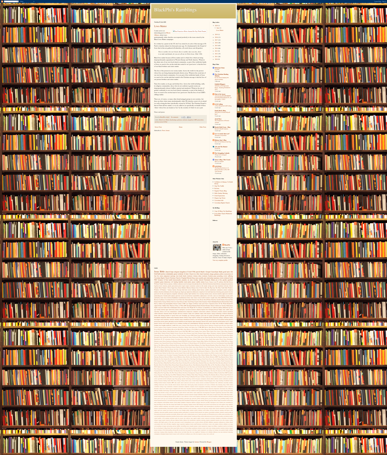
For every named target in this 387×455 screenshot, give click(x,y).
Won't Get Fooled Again (175, 376)
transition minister (225, 428)
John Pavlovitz (190, 349)
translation (220, 286)
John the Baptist (205, 349)
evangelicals (201, 292)
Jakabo (190, 347)
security (228, 296)
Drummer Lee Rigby (228, 337)
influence (194, 402)
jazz (224, 402)
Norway (211, 359)
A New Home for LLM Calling (223, 106)
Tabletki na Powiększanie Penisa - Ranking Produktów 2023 (222, 87)
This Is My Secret (220, 94)
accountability (206, 307)
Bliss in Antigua (219, 161)
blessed (206, 380)
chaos (231, 309)
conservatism (213, 386)
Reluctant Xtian (220, 68)
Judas (229, 349)
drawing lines (227, 390)
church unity (184, 384)
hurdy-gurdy (198, 400)
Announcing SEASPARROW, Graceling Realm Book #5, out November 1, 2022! (223, 97)
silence (169, 424)
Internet (170, 347)
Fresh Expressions (219, 196)
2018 (216, 37)
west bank (184, 432)
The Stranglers (227, 370)
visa (207, 430)
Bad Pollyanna (229, 298)
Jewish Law (226, 347)
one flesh (197, 319)
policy (185, 414)
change (212, 274)
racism (161, 122)
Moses (204, 357)
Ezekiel (180, 341)
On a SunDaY (168, 361)
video (191, 298)
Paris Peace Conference (215, 361)
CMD (186, 331)
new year (179, 410)
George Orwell (173, 343)
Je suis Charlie (207, 347)
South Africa (167, 307)
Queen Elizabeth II (200, 363)
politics (222, 274)
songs (231, 424)
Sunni (198, 369)
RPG (185, 305)
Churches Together (164, 335)
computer (192, 386)
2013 (216, 51)
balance (170, 290)
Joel (175, 349)
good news (226, 272)
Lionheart (206, 353)
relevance (172, 420)
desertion (161, 292)
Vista (172, 375)
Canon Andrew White (204, 331)
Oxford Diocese (185, 361)
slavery (160, 323)
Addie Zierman (190, 325)
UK (194, 307)
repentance (217, 278)
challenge (156, 384)
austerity (221, 378)
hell (171, 400)
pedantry (217, 412)
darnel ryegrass (169, 388)
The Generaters (164, 370)
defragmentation (200, 388)
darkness (156, 292)
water (217, 323)
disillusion (193, 390)
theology (201, 323)
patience (207, 412)
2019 (216, 34)
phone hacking (225, 319)
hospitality (163, 317)
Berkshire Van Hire (162, 329)
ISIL (155, 347)
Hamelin (219, 302)
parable (201, 278)
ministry (156, 408)
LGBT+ (220, 351)
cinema (195, 384)
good (210, 398)
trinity (188, 298)
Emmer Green (205, 339)
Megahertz (226, 355)
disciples (175, 313)
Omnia (163, 361)
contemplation (220, 386)
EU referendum (167, 339)
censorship (225, 382)
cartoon (197, 382)
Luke (200, 303)
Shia (191, 367)
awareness (160, 380)
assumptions (203, 378)
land (176, 404)
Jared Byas (218, 119)
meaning (202, 294)
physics (231, 319)
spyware (174, 426)
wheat (188, 432)
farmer (218, 394)
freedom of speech (170, 315)
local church (206, 404)
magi (227, 404)
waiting (210, 430)
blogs (193, 278)
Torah (165, 284)
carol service (192, 382)
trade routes (209, 428)
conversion (214, 311)
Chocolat (181, 333)
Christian (194, 300)
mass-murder (172, 406)
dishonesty (167, 292)
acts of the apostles (221, 280)
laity (170, 404)
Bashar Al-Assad (223, 327)
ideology (207, 400)
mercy (210, 294)
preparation (168, 416)
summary (196, 426)
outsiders (230, 294)
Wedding (206, 375)
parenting (176, 412)
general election (228, 292)
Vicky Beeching (166, 375)
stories (222, 278)
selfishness (211, 422)
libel (198, 404)
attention (193, 309)
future (155, 398)
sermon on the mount (201, 286)
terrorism (169, 298)
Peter (168, 305)
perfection (159, 414)
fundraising (226, 396)
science (203, 282)
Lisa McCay (212, 353)
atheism (208, 378)
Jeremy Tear (214, 347)
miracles (172, 319)
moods (189, 408)
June (218, 28)
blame (197, 380)
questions (178, 296)
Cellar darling (224, 331)
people (226, 412)
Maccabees (195, 355)
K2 (232, 349)
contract (226, 386)
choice (166, 384)
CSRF (189, 331)
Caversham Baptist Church (222, 203)
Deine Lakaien (163, 337)
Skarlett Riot (206, 367)
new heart (169, 410)
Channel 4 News (166, 288)
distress (207, 390)
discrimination (179, 390)
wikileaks (210, 432)
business (164, 382)
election (184, 392)
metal (162, 319)
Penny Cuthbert (162, 305)
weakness (221, 323)
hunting (192, 400)
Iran (182, 347)
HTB (232, 343)
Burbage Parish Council (176, 331)
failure (156, 315)
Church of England (181, 278)
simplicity (174, 424)
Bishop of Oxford (191, 329)
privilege (198, 416)
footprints (198, 396)
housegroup (174, 400)
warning (216, 430)
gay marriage (191, 315)
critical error (162, 388)
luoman (197, 442)
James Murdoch (199, 347)
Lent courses (175, 353)
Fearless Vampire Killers (198, 341)
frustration (210, 284)
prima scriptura (183, 416)
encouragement (206, 392)
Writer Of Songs (185, 376)
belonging (211, 309)
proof (211, 416)
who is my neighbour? (195, 432)
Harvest (168, 345)
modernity (185, 408)
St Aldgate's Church (227, 367)
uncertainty (206, 323)
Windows (230, 288)
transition (218, 428)
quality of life (161, 418)
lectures (194, 404)
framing (163, 315)
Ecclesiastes (183, 339)
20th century (179, 325)
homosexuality (177, 280)
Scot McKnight (180, 367)
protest (166, 321)
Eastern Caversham (175, 339)
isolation (221, 402)
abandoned (219, 376)
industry (172, 402)
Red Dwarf (215, 363)
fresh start (178, 315)
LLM (228, 351)
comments (175, 386)
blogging (210, 380)
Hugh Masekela (206, 345)
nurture (196, 410)
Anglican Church (162, 327)
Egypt (172, 288)
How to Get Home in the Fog (223, 142)
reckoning (212, 418)
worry (216, 298)
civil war (166, 311)
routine (231, 420)
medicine (187, 406)
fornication (203, 396)
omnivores (216, 410)
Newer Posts (158, 127)
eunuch (159, 394)
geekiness (198, 315)
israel (185, 282)
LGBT (195, 120)
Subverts (178, 369)
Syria (185, 307)
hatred (215, 284)
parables (166, 412)
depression (211, 388)
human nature (170, 317)
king (155, 404)
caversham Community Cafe (210, 382)
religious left (186, 420)
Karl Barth (170, 351)
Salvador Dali (164, 367)
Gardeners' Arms (158, 343)
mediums (192, 406)
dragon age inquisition (186, 292)
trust (177, 276)
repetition (198, 420)
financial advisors (173, 396)
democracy (167, 282)
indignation (160, 402)
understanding (168, 430)
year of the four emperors (196, 434)
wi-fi (207, 432)
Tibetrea (180, 372)
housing (179, 400)
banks (169, 380)
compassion (189, 311)
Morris (200, 357)
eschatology (218, 313)
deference (160, 313)
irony (217, 402)
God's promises (207, 343)
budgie (220, 309)
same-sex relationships (219, 296)
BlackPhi (227, 245)
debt (182, 388)
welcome (226, 286)
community (169, 274)
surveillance (214, 426)
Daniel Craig (197, 335)
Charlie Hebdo (157, 333)
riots (221, 420)
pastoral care (201, 412)
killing (198, 317)
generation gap (187, 398)
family (185, 276)
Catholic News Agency (215, 331)
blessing (179, 290)
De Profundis (223, 335)
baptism (203, 309)
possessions (157, 321)
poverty (157, 122)
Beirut (229, 327)
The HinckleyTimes (178, 370)
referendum (224, 418)
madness (223, 404)
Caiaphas (197, 331)
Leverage (197, 353)
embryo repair (193, 392)
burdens (160, 382)
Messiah (189, 278)
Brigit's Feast (226, 329)
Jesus (156, 271)
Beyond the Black (176, 329)
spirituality (157, 298)
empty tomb (203, 313)
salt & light (161, 422)
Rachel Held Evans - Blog (222, 127)
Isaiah (231, 278)
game (222, 292)
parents (169, 286)
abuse (199, 276)
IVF (158, 347)
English (211, 339)
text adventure (229, 426)
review (225, 276)
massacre (177, 406)
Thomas (176, 372)
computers (195, 311)
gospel (211, 315)
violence (195, 276)
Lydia (188, 355)
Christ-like (182, 300)
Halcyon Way (157, 345)
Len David (169, 353)
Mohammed (196, 357)
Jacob (184, 347)
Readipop (189, 305)
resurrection (227, 274)
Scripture (160, 280)
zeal (213, 434)
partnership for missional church (190, 412)
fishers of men (180, 396)
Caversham (214, 272)
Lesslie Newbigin (190, 353)
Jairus (187, 347)
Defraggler (156, 337)
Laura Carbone (162, 353)
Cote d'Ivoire (200, 300)
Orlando (229, 303)
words (177, 434)
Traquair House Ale (200, 372)
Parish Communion (225, 361)
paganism (208, 319)
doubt (213, 390)
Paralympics (203, 361)
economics (185, 313)
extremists (186, 394)
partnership (157, 296)
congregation (201, 386)
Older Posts (203, 127)
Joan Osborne (170, 349)
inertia (175, 402)
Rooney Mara (192, 365)
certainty (231, 382)
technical (226, 278)
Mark (220, 272)
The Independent (187, 370)
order (231, 410)
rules (211, 296)
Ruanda (203, 365)
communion (220, 290)
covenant (219, 311)
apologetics (182, 309)
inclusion (185, 120)
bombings (221, 380)
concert (196, 386)
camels (178, 382)
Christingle (156, 335)
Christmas (172, 278)
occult (204, 410)
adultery (220, 307)
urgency (189, 430)
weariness (207, 298)
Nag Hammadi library (224, 357)
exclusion (204, 276)
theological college (162, 428)
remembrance (193, 420)
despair (190, 284)
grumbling (222, 398)
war (213, 430)
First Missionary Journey (215, 341)
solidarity (225, 424)
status (161, 298)
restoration (192, 286)
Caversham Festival (170, 300)
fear (155, 276)
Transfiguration (191, 372)
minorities (166, 319)
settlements (221, 422)
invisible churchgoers (211, 402)
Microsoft (166, 357)
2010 (216, 59)
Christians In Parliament (227, 333)
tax (174, 323)
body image (216, 380)
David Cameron (216, 335)
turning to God (161, 430)
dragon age (177, 292)
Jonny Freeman (220, 349)
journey (186, 294)
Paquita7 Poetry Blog (220, 191)
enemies (209, 313)
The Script (213, 370)
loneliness (194, 294)
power (180, 286)
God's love (173, 302)
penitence (222, 412)
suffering (230, 276)
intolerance (181, 294)
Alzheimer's (211, 325)
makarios (231, 404)
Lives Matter (160, 26)
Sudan (182, 369)
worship (195, 280)
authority (198, 309)
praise (223, 414)
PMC (155, 280)
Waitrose (184, 375)
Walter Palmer (195, 375)
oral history (227, 410)
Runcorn (220, 365)
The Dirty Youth (220, 288)
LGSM (224, 351)
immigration (224, 284)
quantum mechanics (170, 418)
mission (215, 294)
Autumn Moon (158, 288)
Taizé (222, 369)
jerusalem (230, 284)
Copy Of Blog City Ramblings (223, 211)
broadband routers (228, 380)
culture (156, 313)
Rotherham (198, 365)
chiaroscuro (161, 384)
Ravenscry (207, 363)
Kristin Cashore (177, 303)
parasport (171, 412)
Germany (179, 343)
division (180, 313)
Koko (217, 351)
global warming (200, 398)
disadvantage (173, 120)
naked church (216, 408)
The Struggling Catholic (222, 153)
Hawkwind (172, 345)
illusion (215, 400)
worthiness (187, 434)
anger (166, 309)
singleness (187, 424)
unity (191, 280)
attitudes (216, 378)
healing (176, 282)
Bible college (184, 329)
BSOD (223, 298)
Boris (210, 329)
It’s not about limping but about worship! (222, 78)
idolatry (186, 317)
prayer (194, 282)
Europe (156, 302)
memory (206, 294)
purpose (173, 296)
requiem (208, 420)
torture (204, 428)
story (216, 286)
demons (206, 388)
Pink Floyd (169, 363)
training (213, 428)
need (159, 410)
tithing (189, 428)
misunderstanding (162, 408)
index (155, 402)
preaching (220, 276)
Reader (211, 363)
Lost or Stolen (229, 353)
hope (172, 272)
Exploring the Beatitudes (172, 341)
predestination (162, 416)
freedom (210, 276)
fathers (222, 394)
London (217, 353)
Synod (205, 369)
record (185, 321)
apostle (183, 378)
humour (181, 317)
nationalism (222, 408)
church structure (176, 384)
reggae (160, 420)
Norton (207, 359)
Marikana (207, 355)
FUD (186, 341)
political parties (191, 414)
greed (218, 398)
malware (156, 406)
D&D (192, 335)
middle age (223, 406)
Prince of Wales (179, 305)
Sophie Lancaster (158, 307)
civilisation (212, 384)
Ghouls (191, 343)
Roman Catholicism (216, 305)
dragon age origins (219, 390)
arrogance (198, 378)
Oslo (180, 361)
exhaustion (230, 313)
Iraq (164, 303)
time (181, 428)
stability (178, 426)
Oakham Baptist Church (222, 359)
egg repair (179, 392)
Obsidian (231, 359)
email (188, 392)
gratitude (222, 315)
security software (199, 422)
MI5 (191, 355)
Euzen (164, 341)
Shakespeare (229, 305)
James (194, 347)
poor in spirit (198, 414)
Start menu (181, 307)
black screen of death (190, 380)
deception (189, 388)
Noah (203, 359)
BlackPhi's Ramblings (175, 9)
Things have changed (220, 155)
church (167, 272)
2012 (216, 54)
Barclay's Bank (207, 327)
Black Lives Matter (164, 120)
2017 (216, 40)
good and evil (205, 315)
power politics (218, 414)
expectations (175, 394)
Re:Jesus (216, 188)
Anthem (186, 327)
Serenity (224, 305)
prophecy (221, 416)
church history (200, 290)
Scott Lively (187, 367)
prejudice (184, 280)
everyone (164, 394)
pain (163, 412)
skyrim (192, 424)
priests (178, 416)
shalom (227, 422)
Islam (179, 288)
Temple (161, 284)
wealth (203, 298)
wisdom (156, 325)
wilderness (215, 432)
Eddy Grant (189, 339)
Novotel (215, 359)
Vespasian (160, 375)
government (216, 315)
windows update (228, 323)
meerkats (197, 406)
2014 (216, 48)
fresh (211, 396)
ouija (160, 412)
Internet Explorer (176, 347)
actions (155, 378)
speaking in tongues (162, 426)
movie (160, 286)
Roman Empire (175, 365)
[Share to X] (186, 117)
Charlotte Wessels (166, 333)
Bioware (156, 300)
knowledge (159, 404)
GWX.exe (227, 341)
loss (198, 294)
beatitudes (206, 274)
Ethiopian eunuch (158, 341)
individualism (166, 402)
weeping (162, 432)
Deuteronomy (175, 337)
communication (182, 311)
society (210, 424)
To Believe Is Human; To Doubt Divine (223, 183)
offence (208, 410)
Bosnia (213, 329)
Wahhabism (179, 375)
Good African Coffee (182, 302)
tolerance (200, 428)
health (170, 280)
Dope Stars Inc (214, 337)
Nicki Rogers (199, 359)
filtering (166, 396)
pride (169, 296)
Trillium (216, 372)
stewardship (183, 426)
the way (156, 428)
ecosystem (171, 392)
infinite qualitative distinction (184, 402)
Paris (208, 361)
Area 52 (197, 327)
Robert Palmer (168, 365)
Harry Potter (229, 302)
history (219, 284)
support (210, 426)
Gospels (196, 302)
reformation (230, 418)
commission (181, 386)
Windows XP (157, 376)
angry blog (174, 378)
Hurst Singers (222, 345)
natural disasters (229, 408)
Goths (200, 302)
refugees (156, 420)
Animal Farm (181, 327)
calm (175, 382)
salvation (215, 321)
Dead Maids (230, 335)
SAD (232, 365)
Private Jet (190, 363)
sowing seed (211, 286)
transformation (182, 298)
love (195, 274)
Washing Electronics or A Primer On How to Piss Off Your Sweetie (222, 169)
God (155, 274)
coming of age (163, 386)
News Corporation (210, 303)
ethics (228, 392)
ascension (188, 309)
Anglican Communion (172, 327)
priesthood (174, 416)
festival (162, 396)
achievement (230, 376)
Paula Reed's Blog (220, 111)
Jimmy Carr (163, 349)
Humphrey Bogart (214, 345)
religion (176, 272)
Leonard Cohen (182, 353)
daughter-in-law (177, 388)
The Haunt (170, 370)
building (156, 382)
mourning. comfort (196, 408)
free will (208, 396)
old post (212, 410)
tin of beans (185, 428)
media (231, 317)
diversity (172, 292)
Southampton (174, 307)
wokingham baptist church (166, 434)
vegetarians (203, 430)
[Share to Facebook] (188, 117)
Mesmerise (161, 357)
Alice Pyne (196, 325)
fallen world (206, 394)
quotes (181, 418)
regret (183, 286)
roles (223, 420)
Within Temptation (165, 376)
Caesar (192, 331)
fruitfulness (215, 396)
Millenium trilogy (181, 357)
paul (205, 278)
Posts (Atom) (166, 130)
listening (201, 404)
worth (174, 325)
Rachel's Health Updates (221, 129)
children (175, 284)
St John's (205, 288)
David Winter (207, 300)
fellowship (226, 394)
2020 (216, 25)
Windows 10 (157, 290)
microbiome (217, 406)
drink (231, 390)
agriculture (160, 378)
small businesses (198, 424)
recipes (202, 418)
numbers (192, 410)
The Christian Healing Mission (221, 75)
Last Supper (189, 303)
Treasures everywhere (220, 135)
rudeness (156, 422)
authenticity (225, 378)
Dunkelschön (157, 339)
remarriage (198, 321)
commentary (170, 386)
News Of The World (220, 303)
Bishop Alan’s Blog (220, 140)
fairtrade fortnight (193, 394)
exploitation (181, 394)
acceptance (170, 284)
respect (187, 286)
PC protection (192, 361)
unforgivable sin (176, 430)
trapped (231, 428)
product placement (205, 416)
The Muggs (200, 370)
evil (172, 282)
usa (211, 323)
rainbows (188, 418)
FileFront (206, 341)
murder (210, 408)
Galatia (231, 341)
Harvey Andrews (158, 303)
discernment (172, 390)
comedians (156, 386)
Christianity (207, 280)
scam (175, 422)
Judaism (226, 349)
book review (188, 290)
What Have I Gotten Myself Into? (222, 113)
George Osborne (166, 302)
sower (155, 426)
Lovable (217, 69)
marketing (165, 406)
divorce (201, 284)
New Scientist (164, 359)
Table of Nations (216, 369)
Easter (207, 282)
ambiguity (169, 378)
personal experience (166, 414)
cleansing (220, 384)
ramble (198, 282)
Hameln (224, 302)
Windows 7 (164, 290)
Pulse (194, 363)
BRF (203, 327)
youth (210, 434)
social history (205, 424)
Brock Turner (159, 331)
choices (162, 311)
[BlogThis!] (184, 117)
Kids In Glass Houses (193, 351)
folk (159, 315)
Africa (219, 298)
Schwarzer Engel (172, 367)
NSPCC (216, 357)
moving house (204, 408)
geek (174, 398)
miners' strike (229, 406)
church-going (190, 384)
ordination (156, 412)
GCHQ (222, 341)
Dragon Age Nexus (219, 198)
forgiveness (213, 292)
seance (178, 422)
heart (163, 400)
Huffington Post (198, 345)
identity (202, 400)
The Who (172, 372)
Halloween (163, 345)
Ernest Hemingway (228, 339)
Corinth (178, 335)
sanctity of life (167, 422)
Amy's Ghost (227, 325)
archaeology (188, 378)
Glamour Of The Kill (198, 343)
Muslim (207, 357)
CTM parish (196, 272)
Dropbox (220, 337)
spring (170, 426)
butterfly (169, 382)
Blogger (207, 329)
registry (164, 420)
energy (213, 313)
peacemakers (212, 412)
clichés (227, 384)
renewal (203, 321)
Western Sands (223, 375)
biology (179, 380)
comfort (207, 290)
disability (161, 390)
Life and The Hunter (221, 147)
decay (185, 388)
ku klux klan (165, 404)
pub (170, 321)
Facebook (217, 148)
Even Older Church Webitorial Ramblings (223, 214)
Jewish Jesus (220, 347)
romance (227, 420)
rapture (199, 418)
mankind (161, 406)
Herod (186, 345)
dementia (166, 313)
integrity (198, 402)
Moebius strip (189, 357)
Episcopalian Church (218, 339)
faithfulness (200, 394)
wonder (164, 325)
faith (159, 274)
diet (227, 388)
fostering (218, 292)
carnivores (186, 382)
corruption (230, 290)
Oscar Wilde (175, 361)
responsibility (196, 296)
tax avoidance (179, 323)
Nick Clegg (193, 359)
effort (175, 392)
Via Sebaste (199, 307)
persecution (200, 120)
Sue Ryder (186, 369)
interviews (203, 402)
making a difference (224, 317)
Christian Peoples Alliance (204, 333)
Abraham (184, 325)
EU (161, 339)
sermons (180, 274)
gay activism (169, 398)
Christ (185, 333)
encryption (212, 392)
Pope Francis (179, 363)
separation (216, 422)
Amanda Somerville (219, 325)
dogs (210, 390)
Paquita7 (198, 361)
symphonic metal (222, 426)
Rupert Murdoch (226, 365)
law (202, 317)
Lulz (185, 355)
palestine (213, 319)
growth (227, 315)
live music (160, 276)
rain (185, 418)
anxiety (177, 309)
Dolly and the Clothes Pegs (204, 337)
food (206, 284)
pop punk (204, 414)
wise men (220, 432)
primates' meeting (192, 416)
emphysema (199, 392)
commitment (212, 290)
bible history (174, 380)
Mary (211, 355)
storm (187, 426)
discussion (185, 390)
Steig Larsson (160, 369)
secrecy (193, 422)
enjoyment (224, 392)
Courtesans (188, 335)
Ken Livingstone (183, 351)
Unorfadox (230, 372)
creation (225, 311)
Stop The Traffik (219, 186)
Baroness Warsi (215, 327)
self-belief (205, 422)
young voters (206, 434)
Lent (215, 282)
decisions (194, 388)
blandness (201, 380)
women (174, 434)
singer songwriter (181, 424)
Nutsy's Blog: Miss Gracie (222, 160)
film (204, 284)
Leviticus (201, 353)
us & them (194, 430)
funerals (231, 396)
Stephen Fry (167, 369)
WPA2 (174, 375)
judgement (167, 276)
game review (160, 398)
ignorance (211, 400)
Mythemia (212, 357)
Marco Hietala (201, 355)
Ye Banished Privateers (195, 376)
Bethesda (169, 329)
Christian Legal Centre (192, 333)
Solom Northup (212, 367)
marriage (172, 276)
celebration (220, 382)
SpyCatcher (219, 367)
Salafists (159, 367)
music (197, 278)
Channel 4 (230, 331)
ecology (167, 392)
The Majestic (194, 370)
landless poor (180, 404)
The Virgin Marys (165, 372)
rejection (168, 420)
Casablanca (162, 300)
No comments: (175, 117)
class (217, 384)
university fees (183, 430)
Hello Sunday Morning (221, 193)
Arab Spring (192, 327)
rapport (195, 418)
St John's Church (189, 274)
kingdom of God (185, 272)
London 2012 (222, 353)
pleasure (179, 414)
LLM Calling (219, 104)
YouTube (203, 376)
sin (188, 280)
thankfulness (175, 298)
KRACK (162, 351)
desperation (216, 388)
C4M (183, 331)
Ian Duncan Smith (163, 347)
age (230, 307)
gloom (206, 398)
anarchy (163, 309)
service (227, 321)
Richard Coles (227, 363)
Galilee (160, 302)
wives (160, 325)
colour (231, 384)
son (229, 424)
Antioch (201, 280)
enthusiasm (195, 292)
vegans (198, 430)
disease (189, 390)
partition (180, 412)
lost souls (219, 404)
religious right (191, 321)
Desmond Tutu (229, 300)
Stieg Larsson (173, 369)
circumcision (201, 384)
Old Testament (157, 361)
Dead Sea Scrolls (215, 300)
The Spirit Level (220, 370)
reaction (176, 321)
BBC (200, 327)
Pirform (174, 363)
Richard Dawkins (205, 305)
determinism (223, 388)
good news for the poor (160, 294)
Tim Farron (185, 372)
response (218, 420)
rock (209, 296)
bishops (183, 380)
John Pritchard (197, 349)
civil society (207, 384)
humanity (176, 317)
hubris (183, 400)
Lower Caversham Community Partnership (173, 355)
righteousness (203, 296)
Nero (160, 359)
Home (180, 127)
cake (224, 309)
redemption (218, 418)
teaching (185, 323)
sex (225, 422)
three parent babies (175, 428)
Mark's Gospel (205, 272)
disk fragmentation (200, 390)
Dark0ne (210, 335)
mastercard (182, 406)
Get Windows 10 (186, 343)
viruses (195, 298)
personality (173, 414)
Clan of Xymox (172, 335)
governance (214, 398)
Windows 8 (230, 375)
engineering (218, 392)
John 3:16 (178, 349)
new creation (163, 410)
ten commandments (193, 323)
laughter (190, 404)
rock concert (209, 321)
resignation (212, 420)
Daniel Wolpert (204, 335)
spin (168, 426)
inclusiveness (230, 400)
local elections (213, 404)
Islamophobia (169, 303)
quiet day (177, 418)
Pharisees (172, 305)
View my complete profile (220, 260)
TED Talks (209, 369)
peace (215, 276)
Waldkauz (189, 375)
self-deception (221, 321)
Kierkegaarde (202, 351)
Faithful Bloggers (220, 84)
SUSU (155, 367)
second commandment (185, 422)
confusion (180, 284)
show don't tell (164, 424)
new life (174, 410)
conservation (202, 311)
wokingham (157, 434)
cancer (182, 382)
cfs (232, 274)
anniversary (172, 309)
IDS (232, 345)
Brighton (221, 329)
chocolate (156, 311)
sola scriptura (215, 424)
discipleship (195, 284)
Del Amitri (169, 337)
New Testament (171, 359)
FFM (183, 341)
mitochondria (170, 408)
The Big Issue (211, 288)
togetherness (195, 428)
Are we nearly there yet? (222, 134)
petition (219, 319)
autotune (231, 378)
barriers (174, 290)
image (190, 317)
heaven (231, 315)
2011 (216, 56)
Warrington (201, 375)
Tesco (229, 369)
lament (172, 404)
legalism (156, 286)
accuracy (225, 376)
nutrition (200, 410)
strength (191, 426)
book (183, 290)
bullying (194, 290)
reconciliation (188, 296)
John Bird (183, 349)
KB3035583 (157, 351)
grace (175, 274)
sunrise (199, 426)
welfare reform (177, 432)
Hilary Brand (191, 345)
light (189, 294)
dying (155, 392)
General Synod (165, 343)
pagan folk (203, 319)
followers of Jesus (188, 396)
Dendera (223, 300)
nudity (187, 410)
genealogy (181, 398)
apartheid (230, 280)
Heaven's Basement (180, 345)
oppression (225, 294)
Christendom (188, 300)
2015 (216, 45)
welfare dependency (169, 432)
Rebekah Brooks (196, 305)
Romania (182, 365)
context (225, 290)
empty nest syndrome (194, 313)
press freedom (164, 296)
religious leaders (179, 420)
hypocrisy (169, 294)
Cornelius (183, 335)
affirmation (225, 307)
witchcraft (225, 432)
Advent (231, 286)
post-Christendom (211, 414)
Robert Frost (162, 365)
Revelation (221, 363)
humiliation (187, 400)
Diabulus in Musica (183, 337)
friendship (184, 315)
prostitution (226, 416)
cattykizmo (218, 166)
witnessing (230, 432)
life (232, 272)
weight (212, 298)
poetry (189, 282)
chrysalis (170, 384)
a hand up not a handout (211, 376)
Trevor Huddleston (209, 372)
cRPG (172, 382)
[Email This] (182, 117)
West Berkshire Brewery (214, 375)
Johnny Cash (213, 349)
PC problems (220, 282)
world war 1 (169, 325)
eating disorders (161, 392)
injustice (194, 317)
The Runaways (206, 370)
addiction (215, 307)
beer (207, 309)
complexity (186, 386)
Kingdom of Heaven (210, 351)
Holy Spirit (200, 274)
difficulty (156, 390)
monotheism (186, 319)
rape (192, 418)
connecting (207, 386)
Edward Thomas (197, 339)
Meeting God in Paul (218, 355)
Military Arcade (173, 357)
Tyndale (220, 372)
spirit (231, 296)
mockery (177, 319)
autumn (156, 380)
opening (222, 410)
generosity (194, 398)
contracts (208, 311)
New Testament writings (181, 359)
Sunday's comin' (193, 369)
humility (181, 282)
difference (230, 388)
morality (219, 294)
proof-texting (216, 416)
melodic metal (203, 406)
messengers (157, 319)
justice (163, 274)
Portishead (185, 363)
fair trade (207, 292)
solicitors (221, 424)
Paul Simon (161, 363)
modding (180, 408)
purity (172, 321)
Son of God (199, 288)
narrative (192, 319)
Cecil (177, 300)
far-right (215, 394)
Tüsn (223, 372)
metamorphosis (210, 406)
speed (171, 323)
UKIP (226, 372)
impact (219, 400)
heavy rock (167, 400)
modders (176, 408)
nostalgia (184, 410)
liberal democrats (213, 317)
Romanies (186, 365)
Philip (165, 363)
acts (211, 307)
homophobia (157, 317)
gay (165, 398)
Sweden (202, 369)
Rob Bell (226, 282)
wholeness (203, 432)
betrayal (216, 309)
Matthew (184, 288)
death (180, 276)
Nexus (188, 359)
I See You (228, 345)
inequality (190, 120)
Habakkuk (214, 302)
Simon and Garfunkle (197, 367)
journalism (228, 402)
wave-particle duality (223, 430)
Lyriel (203, 303)
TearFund (225, 369)
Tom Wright (190, 307)
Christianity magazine (216, 333)
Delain (213, 280)
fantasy (211, 394)
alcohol (165, 378)
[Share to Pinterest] (190, 117)
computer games (159, 282)
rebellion (181, 321)
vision (199, 298)
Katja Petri (176, 351)
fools (194, 396)
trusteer (156, 430)
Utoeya (156, 375)
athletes (212, 378)
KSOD (166, 351)
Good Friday (191, 302)
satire (173, 422)
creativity (185, 284)
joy (232, 402)
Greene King (227, 343)
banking (165, 380)
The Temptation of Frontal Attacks (222, 121)
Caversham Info (218, 200)
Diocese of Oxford (193, 337)
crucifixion (230, 311)
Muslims (189, 288)
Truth (226, 288)
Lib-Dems (195, 303)
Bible (162, 271)
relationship (210, 278)
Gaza (176, 288)
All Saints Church (204, 325)
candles (227, 309)
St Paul (165, 122)
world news (182, 434)
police (182, 414)
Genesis (211, 282)
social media (166, 323)
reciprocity (207, 418)
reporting (203, 420)
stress (165, 298)
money (181, 319)
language (186, 404)
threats (168, 428)
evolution (224, 313)
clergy (224, 384)
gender (176, 398)
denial (170, 313)
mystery (165, 286)
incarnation (223, 400)
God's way (213, 343)
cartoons (202, 382)
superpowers (205, 426)
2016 (216, 43)
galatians (179, 120)
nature (155, 410)
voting (213, 323)
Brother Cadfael (166, 331)
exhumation (169, 394)
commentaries (173, 311)
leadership (206, 317)
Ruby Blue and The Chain (211, 365)
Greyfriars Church (206, 302)
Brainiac (217, 329)
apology (180, 378)
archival (193, 378)
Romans (194, 288)
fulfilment (220, 396)
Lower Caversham (158, 355)
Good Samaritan (220, 343)
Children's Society (174, 333)
